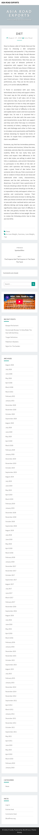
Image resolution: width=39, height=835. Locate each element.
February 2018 (10, 557)
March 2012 (9, 709)
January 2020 (10, 454)
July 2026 (9, 369)
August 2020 (10, 423)
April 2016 (9, 633)
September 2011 (11, 732)
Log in (8, 805)
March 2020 (9, 445)
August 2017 (10, 584)
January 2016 (10, 647)
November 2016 (11, 607)
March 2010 (9, 759)
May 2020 (9, 436)
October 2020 (10, 414)
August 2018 (10, 530)
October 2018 (10, 521)
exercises (21, 234)
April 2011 (9, 741)
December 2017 (11, 566)
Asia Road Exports (10, 2)
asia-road (28, 38)
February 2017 (10, 602)
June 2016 (9, 624)
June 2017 (9, 593)
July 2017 (9, 589)
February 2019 (10, 504)
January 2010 (10, 768)
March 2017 (9, 598)
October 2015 (10, 660)
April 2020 (9, 441)
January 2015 (10, 683)
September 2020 (11, 419)
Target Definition (12, 337)
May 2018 (9, 544)
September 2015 (11, 665)
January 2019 (10, 508)
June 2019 (9, 486)
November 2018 (11, 517)
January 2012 (10, 714)
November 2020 (11, 410)
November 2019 (11, 463)
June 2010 (9, 745)
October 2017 (10, 575)
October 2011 (10, 727)
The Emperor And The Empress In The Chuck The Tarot (19, 259)
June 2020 (9, 432)
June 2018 (9, 539)
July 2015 (9, 674)
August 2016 (10, 615)
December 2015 (11, 651)
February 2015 (10, 678)
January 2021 (10, 401)
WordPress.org (11, 818)
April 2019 (9, 495)
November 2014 (11, 691)
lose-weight (30, 234)
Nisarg (19, 832)
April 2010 (9, 754)
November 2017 (11, 571)
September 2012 (11, 700)
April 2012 (9, 705)
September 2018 (11, 526)
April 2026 (9, 383)
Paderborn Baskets (12, 342)
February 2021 (10, 396)
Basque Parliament (12, 325)
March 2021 (9, 392)
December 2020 (11, 405)
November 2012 (11, 696)
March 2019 (9, 499)
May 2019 (9, 490)
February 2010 (10, 763)
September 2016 (11, 611)
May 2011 (9, 736)
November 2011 (11, 723)
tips (5, 237)
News (8, 231)
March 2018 (9, 553)
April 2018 (9, 548)
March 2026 (9, 387)
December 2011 (11, 718)
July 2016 (9, 620)
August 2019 (10, 477)
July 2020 (9, 427)
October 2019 (10, 468)
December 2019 (11, 459)
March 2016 (9, 638)
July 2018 (9, 535)
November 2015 (11, 656)
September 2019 (11, 472)
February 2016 (10, 642)
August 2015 (10, 669)
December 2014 (11, 687)
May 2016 (9, 629)
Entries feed (10, 809)
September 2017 (11, 580)
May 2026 (9, 378)
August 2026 (10, 365)
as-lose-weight (11, 234)
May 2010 (9, 750)
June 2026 (9, 374)
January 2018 (10, 562)
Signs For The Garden (13, 346)
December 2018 (11, 513)
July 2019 (9, 481)
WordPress (26, 830)
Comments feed (11, 814)
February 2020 (10, 450)
